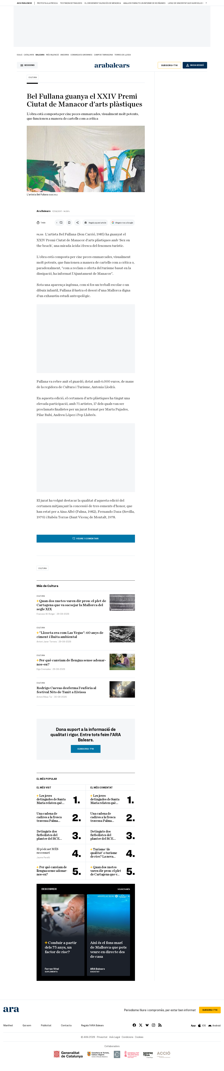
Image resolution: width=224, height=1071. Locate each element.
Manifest (8, 1025)
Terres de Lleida (122, 54)
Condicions (127, 1036)
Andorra (64, 54)
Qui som (27, 1025)
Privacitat (102, 1036)
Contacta (66, 1025)
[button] (206, 3)
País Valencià (52, 54)
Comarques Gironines (81, 54)
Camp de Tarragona (103, 54)
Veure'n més (124, 889)
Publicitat (46, 1025)
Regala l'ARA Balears (92, 1025)
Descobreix (49, 888)
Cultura (33, 77)
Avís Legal (114, 1036)
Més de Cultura (47, 586)
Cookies (139, 1036)
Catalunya (29, 54)
